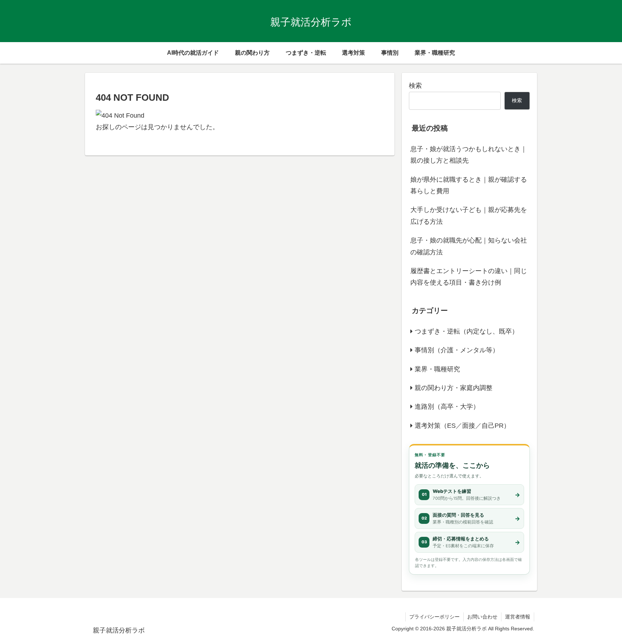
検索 (415, 85)
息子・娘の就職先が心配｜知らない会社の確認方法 (468, 246)
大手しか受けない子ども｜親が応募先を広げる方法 (468, 215)
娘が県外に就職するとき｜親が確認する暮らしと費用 (468, 185)
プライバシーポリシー (434, 617)
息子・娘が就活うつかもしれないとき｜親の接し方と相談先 (468, 154)
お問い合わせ (482, 617)
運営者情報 (517, 617)
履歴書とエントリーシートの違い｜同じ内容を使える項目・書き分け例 (468, 276)
